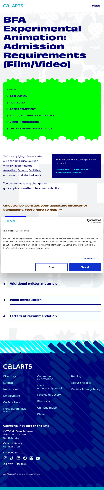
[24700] (8, 464)
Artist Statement (23, 109)
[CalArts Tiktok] (12, 458)
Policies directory (49, 395)
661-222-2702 (11, 447)
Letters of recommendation (31, 129)
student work (32, 175)
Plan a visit (44, 401)
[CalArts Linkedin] (18, 458)
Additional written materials (32, 116)
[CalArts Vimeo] (31, 458)
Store (41, 414)
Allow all (85, 267)
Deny (51, 267)
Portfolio (17, 103)
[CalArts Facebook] (25, 458)
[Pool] (21, 464)
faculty (22, 170)
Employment (11, 396)
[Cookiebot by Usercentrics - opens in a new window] (89, 221)
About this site (81, 383)
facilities (34, 170)
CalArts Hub (11, 402)
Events (8, 383)
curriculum (10, 175)
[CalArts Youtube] (38, 458)
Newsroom (10, 389)
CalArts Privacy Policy (85, 389)
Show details (89, 258)
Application (18, 96)
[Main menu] (96, 6)
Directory (9, 376)
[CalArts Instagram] (5, 458)
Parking (76, 376)
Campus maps (47, 408)
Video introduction (24, 122)
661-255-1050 (11, 438)
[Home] (13, 5)
